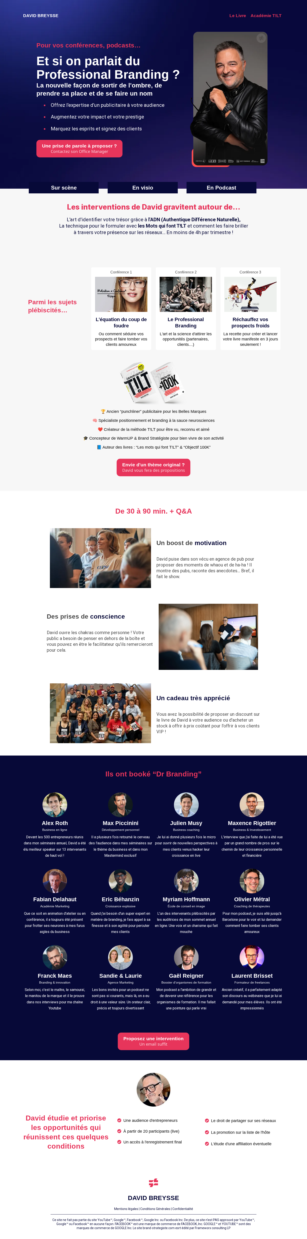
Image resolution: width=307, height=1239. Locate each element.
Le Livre (237, 15)
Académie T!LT (266, 15)
